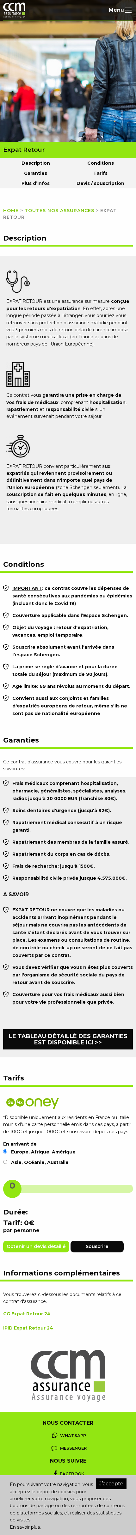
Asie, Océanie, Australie (40, 1162)
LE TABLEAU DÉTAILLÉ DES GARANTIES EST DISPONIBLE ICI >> (68, 1039)
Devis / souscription (100, 183)
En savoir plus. (25, 1527)
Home (11, 210)
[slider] (12, 1189)
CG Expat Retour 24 (27, 1314)
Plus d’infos (36, 183)
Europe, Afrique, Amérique (43, 1152)
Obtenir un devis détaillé (36, 1246)
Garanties (35, 173)
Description (36, 163)
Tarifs (100, 173)
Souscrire (97, 1246)
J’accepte (111, 1484)
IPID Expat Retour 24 (28, 1328)
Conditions (100, 163)
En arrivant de (20, 1144)
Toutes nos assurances (59, 210)
